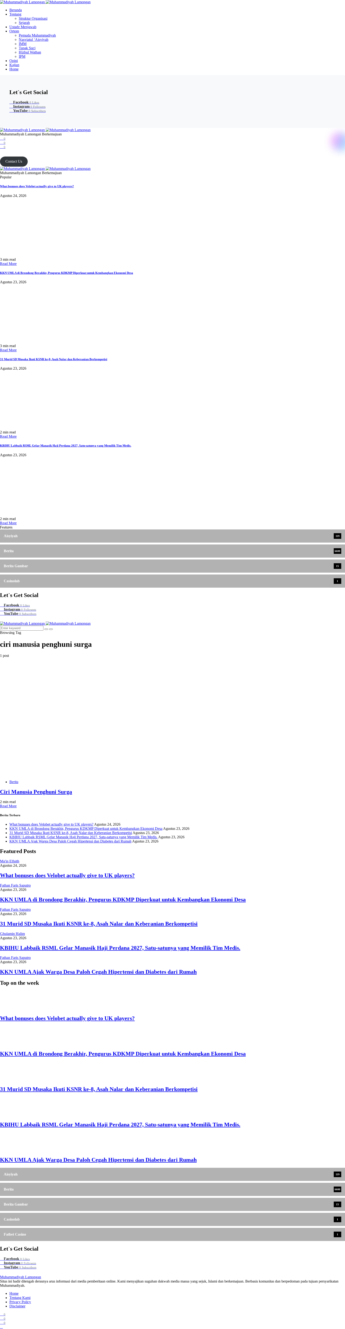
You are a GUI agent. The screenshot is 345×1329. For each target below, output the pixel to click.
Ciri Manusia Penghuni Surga (36, 792)
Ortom (14, 31)
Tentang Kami (20, 1298)
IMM (23, 44)
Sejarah (24, 23)
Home (14, 69)
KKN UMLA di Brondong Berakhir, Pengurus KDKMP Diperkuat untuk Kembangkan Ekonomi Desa (66, 273)
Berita (13, 782)
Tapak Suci (27, 48)
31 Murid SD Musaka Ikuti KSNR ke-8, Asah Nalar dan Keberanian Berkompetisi (53, 359)
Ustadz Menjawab (22, 27)
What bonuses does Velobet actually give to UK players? (37, 186)
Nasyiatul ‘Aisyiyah (33, 40)
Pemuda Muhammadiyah (37, 35)
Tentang (15, 14)
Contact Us (13, 161)
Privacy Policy (20, 1302)
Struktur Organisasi (33, 18)
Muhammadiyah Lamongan (20, 1277)
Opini (13, 61)
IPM (22, 56)
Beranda (15, 10)
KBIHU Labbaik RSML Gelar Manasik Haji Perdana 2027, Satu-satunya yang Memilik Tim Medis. (65, 445)
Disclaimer (17, 1306)
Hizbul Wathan (30, 52)
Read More (8, 264)
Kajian (14, 65)
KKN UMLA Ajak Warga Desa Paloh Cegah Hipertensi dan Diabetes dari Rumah (70, 841)
